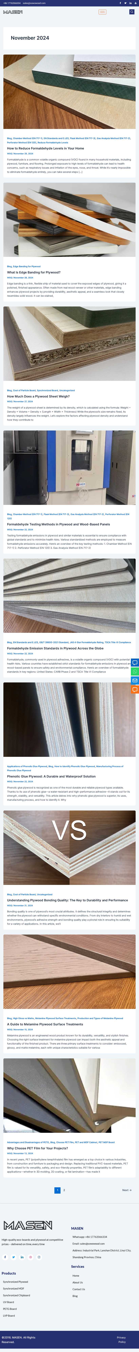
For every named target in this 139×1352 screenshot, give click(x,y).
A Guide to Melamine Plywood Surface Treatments (45, 1024)
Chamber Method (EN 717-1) (27, 138)
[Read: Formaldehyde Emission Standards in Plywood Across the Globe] (69, 595)
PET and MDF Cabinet (86, 1142)
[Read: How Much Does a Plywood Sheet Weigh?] (69, 343)
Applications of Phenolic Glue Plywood (27, 766)
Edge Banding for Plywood (27, 266)
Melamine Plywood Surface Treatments (55, 1018)
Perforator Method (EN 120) (21, 142)
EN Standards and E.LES (56, 138)
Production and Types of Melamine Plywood (100, 1018)
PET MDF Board (107, 1142)
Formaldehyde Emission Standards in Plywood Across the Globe (55, 648)
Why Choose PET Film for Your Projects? (37, 1148)
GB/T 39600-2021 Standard (53, 642)
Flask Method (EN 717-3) (82, 138)
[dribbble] (30, 1257)
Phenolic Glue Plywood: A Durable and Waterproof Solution (51, 776)
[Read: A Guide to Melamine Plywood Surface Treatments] (69, 971)
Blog (9, 138)
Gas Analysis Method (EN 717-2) (113, 138)
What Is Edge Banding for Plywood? (34, 272)
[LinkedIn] (130, 3)
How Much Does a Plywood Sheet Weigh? (38, 396)
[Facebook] (120, 3)
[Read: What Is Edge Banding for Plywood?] (69, 219)
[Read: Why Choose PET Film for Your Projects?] (69, 1095)
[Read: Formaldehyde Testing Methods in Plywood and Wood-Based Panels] (69, 467)
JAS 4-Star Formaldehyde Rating (86, 642)
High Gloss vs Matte (23, 1018)
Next (127, 1190)
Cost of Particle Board (24, 390)
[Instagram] (39, 1257)
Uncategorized (67, 390)
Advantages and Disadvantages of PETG (28, 1142)
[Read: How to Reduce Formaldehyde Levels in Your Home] (69, 91)
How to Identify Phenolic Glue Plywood (74, 766)
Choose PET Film (65, 1142)
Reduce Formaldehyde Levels (53, 142)
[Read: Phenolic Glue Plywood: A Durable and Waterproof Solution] (69, 719)
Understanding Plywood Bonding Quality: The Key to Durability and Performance (67, 900)
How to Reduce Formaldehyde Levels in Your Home (45, 148)
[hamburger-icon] (102, 11)
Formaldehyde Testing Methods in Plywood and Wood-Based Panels (58, 524)
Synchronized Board (47, 390)
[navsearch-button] (131, 11)
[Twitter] (125, 3)
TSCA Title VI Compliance (118, 642)
